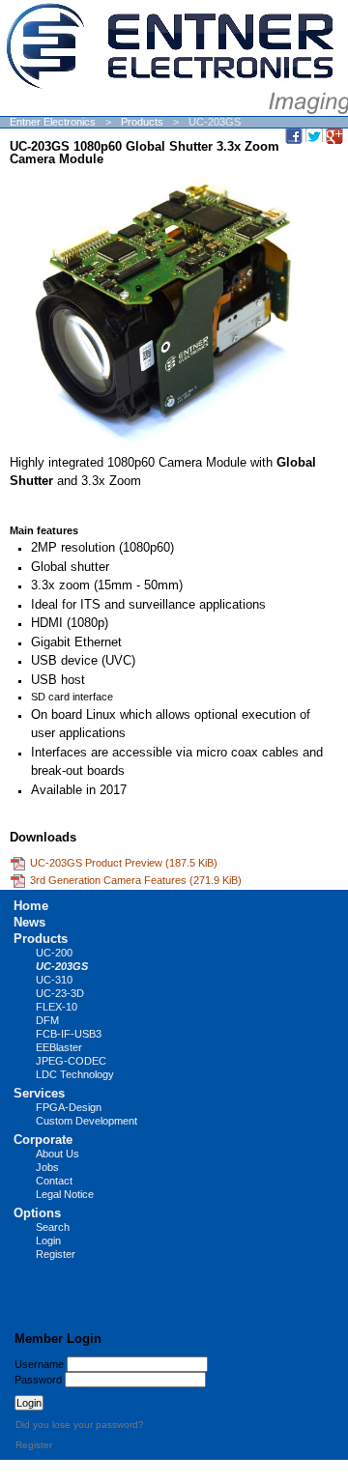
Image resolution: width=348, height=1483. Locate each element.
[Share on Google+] (334, 135)
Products (142, 122)
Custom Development (86, 1121)
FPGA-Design (69, 1107)
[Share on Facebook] (294, 135)
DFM (47, 1020)
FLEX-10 (56, 1006)
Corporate (43, 1139)
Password (38, 1379)
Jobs (47, 1167)
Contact (54, 1180)
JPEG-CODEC (71, 1061)
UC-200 (54, 952)
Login (48, 1240)
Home (31, 905)
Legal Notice (65, 1194)
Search (53, 1227)
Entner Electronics (53, 122)
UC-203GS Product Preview (124, 863)
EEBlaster (59, 1047)
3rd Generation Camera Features (136, 880)
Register (55, 1254)
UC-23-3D (60, 993)
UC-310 (54, 979)
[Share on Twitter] (314, 135)
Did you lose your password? (79, 1424)
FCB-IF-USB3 (69, 1034)
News (29, 922)
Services (39, 1093)
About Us (57, 1153)
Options (37, 1213)
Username (39, 1364)
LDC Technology (75, 1074)
